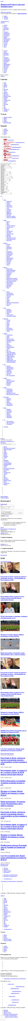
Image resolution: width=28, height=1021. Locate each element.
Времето (6, 97)
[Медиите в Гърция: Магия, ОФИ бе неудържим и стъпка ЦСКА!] (10, 630)
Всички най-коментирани (7, 753)
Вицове (5, 93)
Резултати (6, 36)
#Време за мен (7, 96)
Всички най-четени (6, 657)
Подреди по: (4, 530)
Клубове (6, 104)
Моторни (6, 41)
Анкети (5, 92)
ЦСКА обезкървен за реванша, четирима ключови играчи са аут (14, 617)
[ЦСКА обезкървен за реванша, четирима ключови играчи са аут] (10, 612)
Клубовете (6, 469)
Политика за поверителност (11, 875)
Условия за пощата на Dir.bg (11, 1016)
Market (5, 118)
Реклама (6, 868)
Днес (5, 450)
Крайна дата (11, 441)
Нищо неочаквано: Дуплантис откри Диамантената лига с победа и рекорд (13, 653)
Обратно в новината (6, 12)
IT (4, 459)
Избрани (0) (13, 529)
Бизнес (5, 455)
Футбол (6, 18)
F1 (4, 30)
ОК (1, 442)
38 (9, 852)
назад (2, 1)
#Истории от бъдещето (9, 448)
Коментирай (4, 504)
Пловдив (6, 130)
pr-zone (5, 44)
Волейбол (6, 28)
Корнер (6, 17)
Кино (5, 102)
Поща (5, 120)
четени (2, 561)
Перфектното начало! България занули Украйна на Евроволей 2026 (13, 731)
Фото (5, 46)
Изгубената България (9, 468)
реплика (3, 533)
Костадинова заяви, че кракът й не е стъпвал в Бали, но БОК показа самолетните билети (12, 598)
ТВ (4, 105)
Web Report (6, 483)
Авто (5, 90)
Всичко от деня (4, 864)
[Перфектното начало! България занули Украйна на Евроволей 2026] (10, 726)
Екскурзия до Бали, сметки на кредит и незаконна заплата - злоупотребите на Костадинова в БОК (13, 578)
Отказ (4, 442)
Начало (5, 16)
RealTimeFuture (7, 464)
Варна (5, 131)
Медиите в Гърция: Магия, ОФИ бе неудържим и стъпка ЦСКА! (12, 635)
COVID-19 (6, 109)
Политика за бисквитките (10, 876)
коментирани (7, 561)
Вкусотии (6, 94)
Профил (6, 496)
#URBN (6, 111)
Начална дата (4, 441)
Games (5, 98)
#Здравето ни (7, 100)
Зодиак (5, 101)
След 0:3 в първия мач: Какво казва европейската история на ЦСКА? (12, 749)
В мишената (7, 34)
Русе (5, 134)
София (5, 129)
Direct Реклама (7, 122)
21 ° (2, 196)
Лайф (5, 452)
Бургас (5, 133)
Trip (5, 107)
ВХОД (2, 527)
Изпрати (3, 515)
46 (9, 842)
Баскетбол (6, 29)
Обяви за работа (8, 117)
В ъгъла (6, 42)
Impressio (6, 460)
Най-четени (4, 754)
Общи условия (7, 870)
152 (9, 821)
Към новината (4, 865)
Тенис (5, 26)
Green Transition (7, 463)
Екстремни (6, 40)
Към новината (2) (5, 529)
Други (5, 45)
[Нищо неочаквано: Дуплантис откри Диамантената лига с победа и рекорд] (10, 649)
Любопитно (7, 33)
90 (9, 831)
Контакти (6, 869)
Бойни (5, 37)
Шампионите (7, 38)
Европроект (7, 872)
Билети (5, 121)
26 (9, 863)
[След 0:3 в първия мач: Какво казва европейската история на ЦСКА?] (10, 745)
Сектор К (6, 32)
